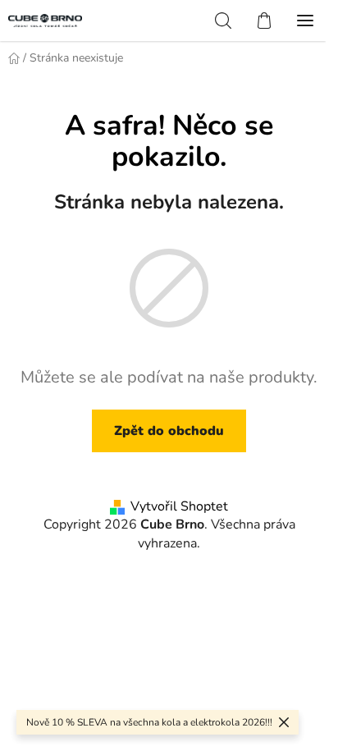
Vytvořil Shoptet (179, 506)
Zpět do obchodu (169, 431)
